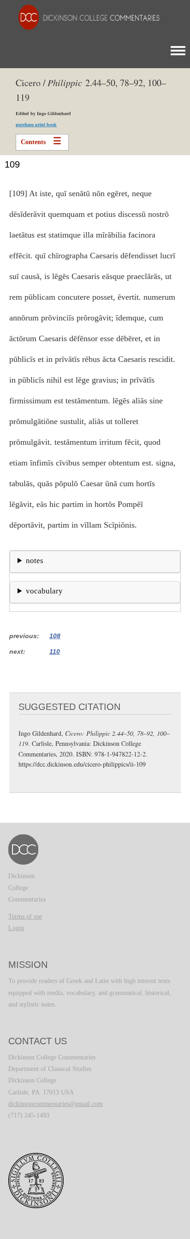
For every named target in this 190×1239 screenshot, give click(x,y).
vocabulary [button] (44, 591)
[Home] (84, 16)
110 (54, 651)
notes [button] (34, 560)
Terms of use (25, 916)
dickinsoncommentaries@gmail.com (55, 1103)
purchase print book (36, 124)
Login (16, 928)
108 (54, 636)
